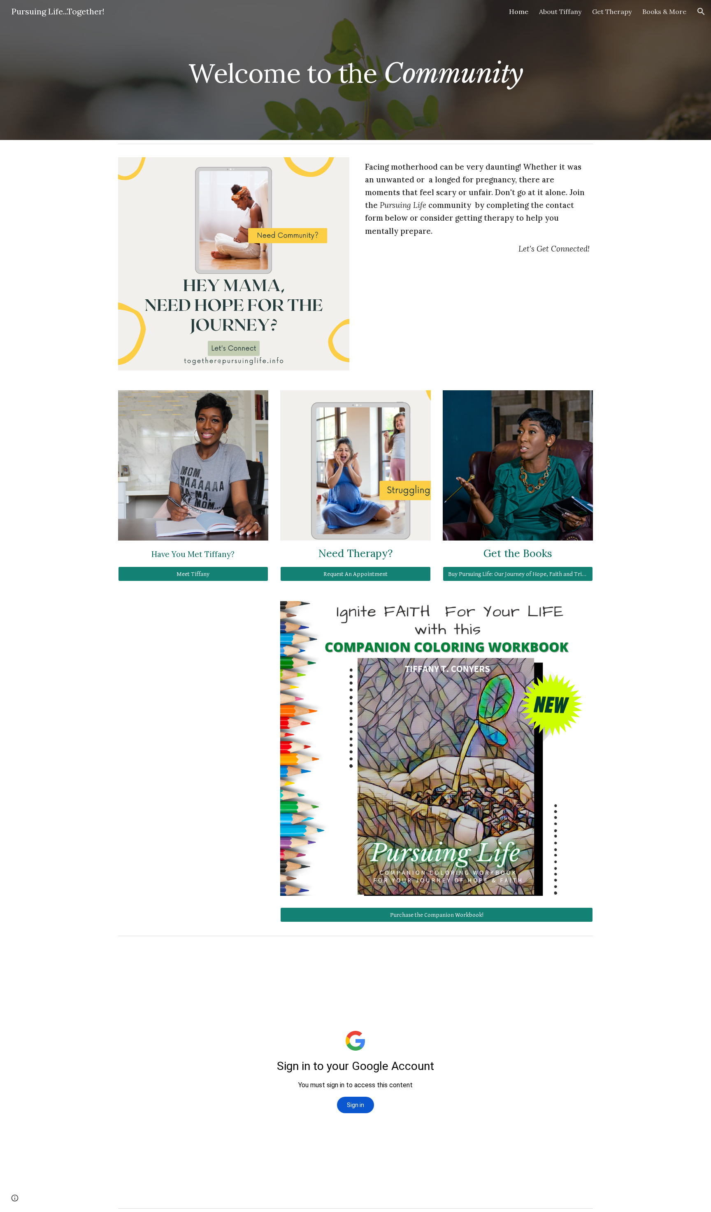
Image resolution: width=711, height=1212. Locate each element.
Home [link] (518, 11)
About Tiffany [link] (560, 11)
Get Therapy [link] (612, 11)
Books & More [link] (664, 11)
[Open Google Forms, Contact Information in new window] (577, 960)
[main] (355, 70)
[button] (701, 11)
